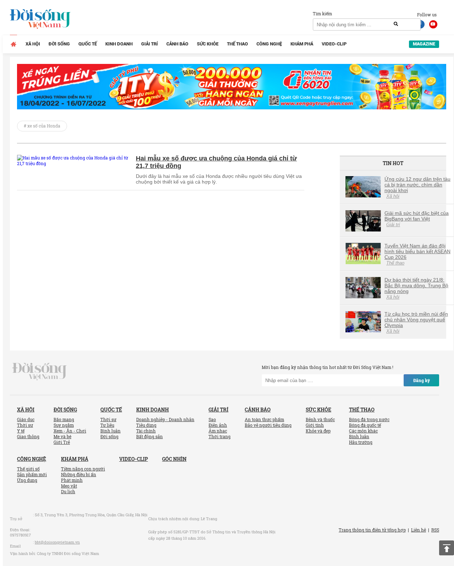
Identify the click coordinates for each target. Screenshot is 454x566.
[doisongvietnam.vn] (39, 371)
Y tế (20, 431)
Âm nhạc (218, 431)
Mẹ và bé (62, 436)
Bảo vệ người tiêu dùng (268, 425)
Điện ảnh (218, 425)
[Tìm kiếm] (396, 24)
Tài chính (146, 431)
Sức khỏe (207, 44)
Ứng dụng (27, 480)
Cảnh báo (177, 44)
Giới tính (315, 425)
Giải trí (149, 44)
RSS (435, 530)
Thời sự (25, 425)
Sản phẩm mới (32, 474)
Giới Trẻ (62, 442)
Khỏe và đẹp (318, 431)
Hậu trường (360, 442)
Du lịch (68, 491)
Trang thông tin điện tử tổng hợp (372, 530)
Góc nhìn (174, 459)
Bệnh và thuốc (320, 419)
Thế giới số (28, 469)
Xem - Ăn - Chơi (70, 431)
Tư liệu (107, 425)
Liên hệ (418, 530)
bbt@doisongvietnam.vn (57, 542)
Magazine (424, 44)
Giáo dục (25, 419)
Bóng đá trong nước (369, 419)
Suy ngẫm (64, 425)
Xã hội (33, 44)
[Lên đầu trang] (446, 547)
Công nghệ (269, 44)
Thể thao (237, 44)
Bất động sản (149, 436)
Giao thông (28, 436)
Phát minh (72, 480)
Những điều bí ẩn (78, 474)
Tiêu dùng (146, 425)
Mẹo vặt (69, 486)
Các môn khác (363, 431)
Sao (212, 419)
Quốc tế (87, 44)
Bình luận (110, 431)
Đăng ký (421, 380)
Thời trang (220, 436)
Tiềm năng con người (83, 469)
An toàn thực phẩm (264, 419)
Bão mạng (64, 419)
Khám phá (301, 44)
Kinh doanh (119, 44)
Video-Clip (334, 44)
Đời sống (59, 44)
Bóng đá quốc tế (365, 425)
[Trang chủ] (13, 44)
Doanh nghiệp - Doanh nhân (165, 419)
